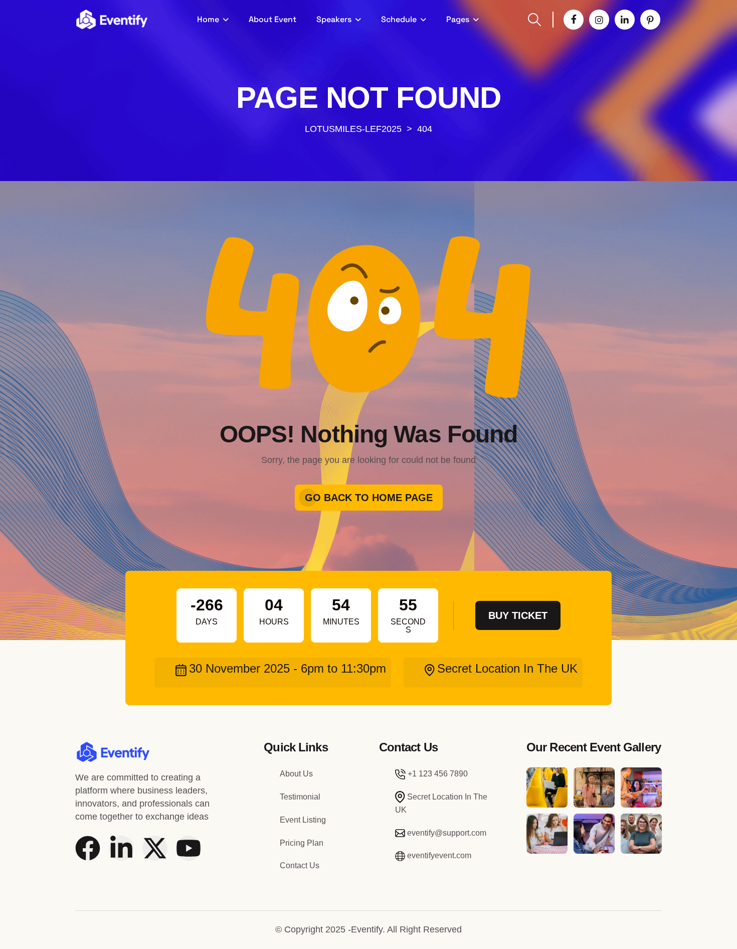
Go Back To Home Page (369, 497)
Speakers (333, 19)
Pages (457, 19)
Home (208, 19)
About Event (272, 19)
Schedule (399, 19)
